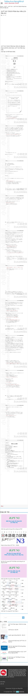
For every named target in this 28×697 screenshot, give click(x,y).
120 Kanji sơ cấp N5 (13, 629)
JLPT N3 (10, 6)
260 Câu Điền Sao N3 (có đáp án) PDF (10, 578)
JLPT (5, 6)
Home (1, 6)
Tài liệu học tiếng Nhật (17, 688)
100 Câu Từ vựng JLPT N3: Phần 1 (9, 611)
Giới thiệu (2, 681)
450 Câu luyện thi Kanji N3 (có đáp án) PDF (11, 529)
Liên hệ (2, 683)
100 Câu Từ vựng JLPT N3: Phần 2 (9, 595)
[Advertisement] (14, 31)
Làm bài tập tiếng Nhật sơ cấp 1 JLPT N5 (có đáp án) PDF (17, 652)
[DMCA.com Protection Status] (20, 691)
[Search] (23, 617)
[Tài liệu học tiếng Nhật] (14, 2)
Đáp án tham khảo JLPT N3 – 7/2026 (10, 545)
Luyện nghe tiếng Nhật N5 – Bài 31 (16, 635)
